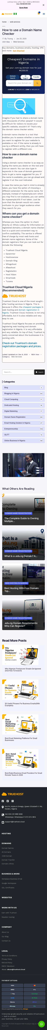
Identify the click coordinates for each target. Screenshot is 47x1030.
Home (4, 22)
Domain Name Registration (18, 513)
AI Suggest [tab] (25, 77)
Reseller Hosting (8, 917)
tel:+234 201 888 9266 (14, 814)
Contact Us (6, 941)
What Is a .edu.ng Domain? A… (20, 556)
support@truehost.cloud (14, 822)
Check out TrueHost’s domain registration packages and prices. (21, 345)
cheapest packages (32, 307)
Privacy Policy (7, 959)
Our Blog (5, 937)
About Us (5, 932)
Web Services (15, 22)
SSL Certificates (8, 888)
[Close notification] (43, 5)
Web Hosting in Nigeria (16, 583)
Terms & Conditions (9, 956)
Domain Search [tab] (13, 77)
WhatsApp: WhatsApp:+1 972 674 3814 (20, 817)
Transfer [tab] (36, 77)
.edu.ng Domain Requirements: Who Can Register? (21, 624)
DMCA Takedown (8, 966)
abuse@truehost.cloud (16, 969)
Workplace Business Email (12, 879)
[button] (15, 14)
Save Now (23, 8)
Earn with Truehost (9, 913)
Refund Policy (7, 963)
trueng (10, 39)
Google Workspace (9, 883)
